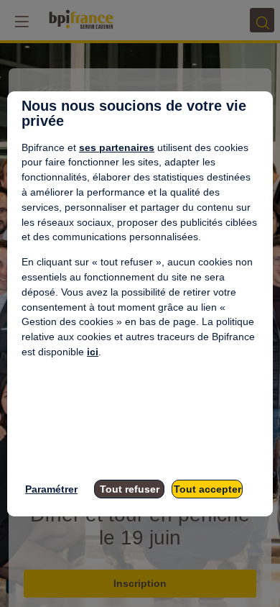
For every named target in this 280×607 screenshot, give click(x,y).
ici (92, 351)
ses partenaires (116, 147)
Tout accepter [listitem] (207, 489)
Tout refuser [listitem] (129, 489)
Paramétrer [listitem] (51, 489)
